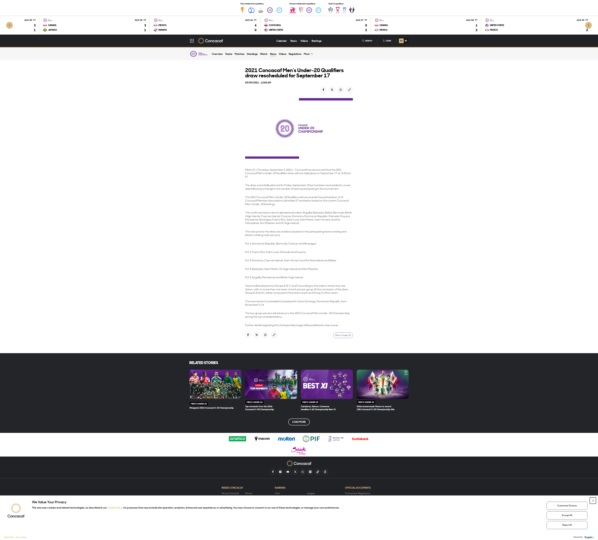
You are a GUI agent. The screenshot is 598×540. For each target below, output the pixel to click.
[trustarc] (589, 537)
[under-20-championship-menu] (270, 10)
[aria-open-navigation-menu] (191, 40)
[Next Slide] (588, 25)
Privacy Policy (21, 537)
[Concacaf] (210, 41)
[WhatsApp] (303, 472)
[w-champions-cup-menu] (351, 10)
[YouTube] (288, 472)
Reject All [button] (567, 525)
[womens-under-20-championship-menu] (309, 10)
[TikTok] (317, 472)
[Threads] (325, 472)
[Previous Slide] (9, 25)
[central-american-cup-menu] (338, 10)
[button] (593, 500)
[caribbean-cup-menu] (344, 10)
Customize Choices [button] (567, 506)
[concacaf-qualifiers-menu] (261, 10)
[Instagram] (280, 472)
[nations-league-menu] (251, 10)
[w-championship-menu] (292, 10)
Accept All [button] (567, 515)
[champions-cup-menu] (330, 10)
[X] (295, 472)
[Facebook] (273, 472)
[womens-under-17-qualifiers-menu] (318, 10)
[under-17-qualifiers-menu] (279, 10)
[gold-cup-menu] (242, 10)
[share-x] (332, 90)
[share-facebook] (323, 90)
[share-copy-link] (350, 90)
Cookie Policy (114, 508)
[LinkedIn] (310, 472)
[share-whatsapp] (341, 90)
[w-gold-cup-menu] (301, 10)
